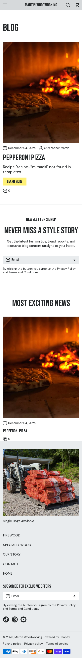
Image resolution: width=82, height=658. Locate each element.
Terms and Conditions (23, 272)
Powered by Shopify (56, 637)
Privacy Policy (66, 269)
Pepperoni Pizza (24, 157)
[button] (77, 5)
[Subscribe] (74, 260)
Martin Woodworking (28, 637)
